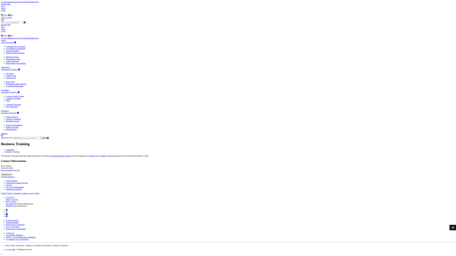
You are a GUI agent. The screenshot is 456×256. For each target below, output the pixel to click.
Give (37, 2)
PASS (8, 101)
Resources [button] (5, 111)
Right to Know (11, 129)
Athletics (4, 134)
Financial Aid (11, 78)
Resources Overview (9, 113)
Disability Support (12, 121)
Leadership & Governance (16, 47)
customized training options (61, 156)
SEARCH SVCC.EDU (10, 138)
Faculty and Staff (20, 2)
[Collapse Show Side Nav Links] (16, 177)
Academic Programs (13, 105)
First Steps (10, 74)
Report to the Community (15, 225)
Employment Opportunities (16, 63)
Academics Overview (9, 92)
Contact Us (10, 233)
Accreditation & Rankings (15, 49)
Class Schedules (12, 107)
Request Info (6, 4)
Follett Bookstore (12, 223)
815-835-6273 (11, 206)
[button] (2, 136)
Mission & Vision (12, 57)
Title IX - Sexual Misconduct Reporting (20, 237)
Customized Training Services (17, 183)
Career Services (11, 181)
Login (3, 10)
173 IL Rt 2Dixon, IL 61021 (12, 198)
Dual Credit (10, 82)
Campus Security (12, 220)
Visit (2, 6)
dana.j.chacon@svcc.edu (10, 170)
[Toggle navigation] (2, 20)
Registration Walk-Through (16, 84)
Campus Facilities (12, 51)
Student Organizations (14, 125)
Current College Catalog (15, 96)
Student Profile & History (15, 53)
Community (30, 2)
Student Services (12, 117)
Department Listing (13, 59)
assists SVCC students (98, 156)
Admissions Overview (9, 70)
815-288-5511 (11, 204)
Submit (44, 138)
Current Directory (7, 177)
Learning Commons (13, 119)
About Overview (7, 42)
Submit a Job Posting (13, 189)
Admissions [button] (5, 67)
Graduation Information (14, 86)
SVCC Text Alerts (12, 227)
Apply (3, 8)
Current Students (7, 2)
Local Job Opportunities (15, 187)
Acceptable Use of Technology (17, 239)
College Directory (12, 61)
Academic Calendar (13, 98)
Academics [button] (5, 90)
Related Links (6, 174)
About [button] (3, 40)
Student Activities (12, 127)
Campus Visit (11, 76)
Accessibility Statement (14, 235)
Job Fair (9, 185)
